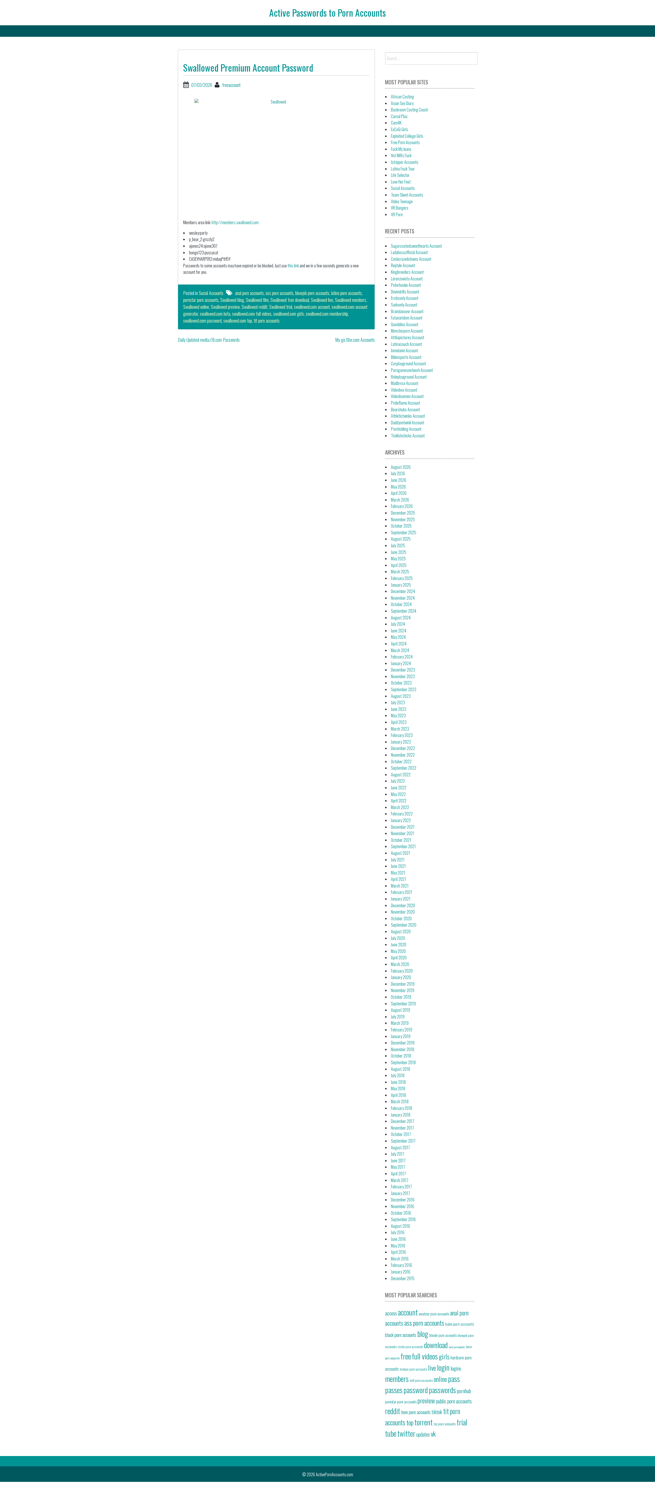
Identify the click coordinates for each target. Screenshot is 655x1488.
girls (444, 1356)
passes (393, 1389)
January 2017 (400, 1193)
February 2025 (402, 578)
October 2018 (401, 1056)
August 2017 (400, 1147)
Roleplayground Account (409, 377)
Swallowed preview (225, 306)
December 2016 (402, 1200)
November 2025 (403, 519)
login (443, 1367)
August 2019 (400, 1010)
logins (456, 1368)
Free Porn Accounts (405, 142)
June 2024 (398, 631)
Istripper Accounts (404, 162)
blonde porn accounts (443, 1335)
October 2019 (401, 997)
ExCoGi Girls (399, 129)
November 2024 (403, 598)
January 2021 (400, 899)
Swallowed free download (289, 300)
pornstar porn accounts (201, 300)
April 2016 (398, 1252)
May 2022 (398, 794)
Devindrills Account (405, 292)
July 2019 (398, 1017)
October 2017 (401, 1134)
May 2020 (398, 951)
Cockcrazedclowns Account (411, 259)
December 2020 (403, 905)
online (440, 1379)
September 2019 (403, 1004)
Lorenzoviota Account (407, 279)
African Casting (402, 97)
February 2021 (401, 892)
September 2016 (403, 1219)
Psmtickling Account (406, 429)
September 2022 (403, 768)
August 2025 (401, 539)
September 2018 (403, 1062)
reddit (392, 1410)
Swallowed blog (232, 300)
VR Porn (397, 214)
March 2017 (399, 1180)
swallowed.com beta (215, 313)
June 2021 (398, 866)
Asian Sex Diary (402, 103)
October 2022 (401, 761)
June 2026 (398, 480)
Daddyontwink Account (407, 422)
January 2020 (401, 977)
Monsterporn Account (407, 331)
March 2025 (400, 572)
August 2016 (400, 1226)
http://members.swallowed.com (235, 222)
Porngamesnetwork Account (412, 370)
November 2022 (403, 755)
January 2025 (401, 585)
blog (422, 1333)
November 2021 (402, 833)
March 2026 (400, 500)
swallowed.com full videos (251, 313)
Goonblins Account (404, 324)
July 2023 (398, 702)
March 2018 (400, 1101)
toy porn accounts (445, 1423)
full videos (425, 1355)
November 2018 (402, 1049)
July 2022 (398, 781)
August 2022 (401, 774)
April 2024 (399, 644)
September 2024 (403, 611)
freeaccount (231, 85)
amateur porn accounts (434, 1313)
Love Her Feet (401, 182)
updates (423, 1434)
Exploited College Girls (407, 136)
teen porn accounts (416, 1412)
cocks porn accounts (410, 1346)
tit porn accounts (267, 320)
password (415, 1389)
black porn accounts (400, 1334)
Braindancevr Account (407, 311)
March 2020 (400, 964)
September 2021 (403, 846)
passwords (442, 1389)
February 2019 (401, 1030)
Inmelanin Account (404, 350)
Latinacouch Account (406, 344)
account (408, 1312)
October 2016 (401, 1213)
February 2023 (402, 735)
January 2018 (400, 1115)
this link (293, 266)
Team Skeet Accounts (407, 195)
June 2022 (398, 788)
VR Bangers (399, 208)
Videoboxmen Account (407, 396)
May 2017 (398, 1167)
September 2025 (403, 532)
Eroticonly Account (404, 298)
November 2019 (402, 990)
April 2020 (399, 958)
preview (426, 1400)
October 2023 (401, 683)
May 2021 (398, 873)
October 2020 (401, 918)
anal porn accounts (249, 293)
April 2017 (398, 1174)
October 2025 (401, 526)
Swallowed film (257, 300)
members (397, 1378)
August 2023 (401, 696)
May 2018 (398, 1088)
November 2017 (402, 1128)
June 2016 (398, 1239)
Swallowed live (322, 300)
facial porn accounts (457, 1347)
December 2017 (402, 1121)
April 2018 (398, 1095)
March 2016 (400, 1259)
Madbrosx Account (404, 383)
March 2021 (400, 886)
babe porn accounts (459, 1324)
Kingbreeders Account (407, 272)
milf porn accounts (421, 1380)
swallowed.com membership (327, 313)
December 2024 (403, 591)
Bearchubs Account (405, 409)
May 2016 (398, 1246)
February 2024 (402, 657)
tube (390, 1433)
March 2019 (400, 1023)
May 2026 (398, 487)
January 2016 (400, 1272)
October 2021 (401, 840)
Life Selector (400, 175)
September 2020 (403, 925)
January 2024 (401, 663)
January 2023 (401, 742)
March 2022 (400, 807)
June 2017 (398, 1160)
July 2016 (398, 1232)
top (409, 1422)
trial (462, 1421)
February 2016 (401, 1265)
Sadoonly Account (404, 305)
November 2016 (402, 1206)
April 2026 (399, 493)
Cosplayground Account (408, 363)
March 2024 (400, 650)
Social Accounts (211, 293)
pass (454, 1378)
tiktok (437, 1412)
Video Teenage (402, 201)
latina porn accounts (346, 293)
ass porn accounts (279, 293)
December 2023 (403, 670)
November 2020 (403, 912)
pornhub (464, 1391)
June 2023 (398, 709)
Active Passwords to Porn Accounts (327, 12)
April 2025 (399, 565)
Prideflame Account (405, 403)
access (391, 1313)
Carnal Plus (399, 116)
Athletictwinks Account (408, 416)
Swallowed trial (280, 306)
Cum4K (396, 123)
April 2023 (399, 722)
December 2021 (402, 827)
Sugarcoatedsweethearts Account (416, 246)
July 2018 (398, 1075)
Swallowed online (196, 306)
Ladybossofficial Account (409, 252)
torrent (423, 1421)
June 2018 (398, 1082)
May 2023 (398, 715)
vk (433, 1433)
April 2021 (398, 879)
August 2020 (401, 931)
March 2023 (400, 729)
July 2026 (398, 473)
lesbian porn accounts (413, 1369)
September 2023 (403, 689)
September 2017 (403, 1141)
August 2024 (401, 618)
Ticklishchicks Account (408, 436)
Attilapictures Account (407, 337)
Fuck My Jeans (401, 149)
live (432, 1367)
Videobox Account (404, 390)
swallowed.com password (202, 320)
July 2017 (397, 1154)
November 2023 (403, 676)
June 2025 (398, 552)
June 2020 (398, 944)
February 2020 (402, 971)
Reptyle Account (403, 265)
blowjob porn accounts (312, 293)
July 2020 (398, 938)
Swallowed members (350, 300)
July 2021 (398, 860)
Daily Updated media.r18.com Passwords (209, 339)
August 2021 (400, 853)
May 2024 (398, 637)
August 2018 (400, 1069)
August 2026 (401, 467)
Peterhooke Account (406, 285)
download (436, 1344)
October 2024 (401, 604)
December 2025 (403, 513)
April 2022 (399, 801)
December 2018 (402, 1043)
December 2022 (403, 748)
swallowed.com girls (288, 313)
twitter (406, 1433)
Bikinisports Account (406, 357)
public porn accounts (454, 1401)
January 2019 (400, 1036)
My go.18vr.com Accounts (355, 339)
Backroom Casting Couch (409, 110)
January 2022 (401, 820)
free (406, 1355)
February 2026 (402, 506)
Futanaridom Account (406, 318)
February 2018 (401, 1108)
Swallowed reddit (254, 306)
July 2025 (398, 545)
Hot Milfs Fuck (401, 155)
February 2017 (401, 1187)
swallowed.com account (312, 306)
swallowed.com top (237, 320)
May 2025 (398, 558)
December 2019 (402, 984)
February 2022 (402, 814)
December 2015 (402, 1278)
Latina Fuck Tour (403, 169)
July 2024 (398, 624)
